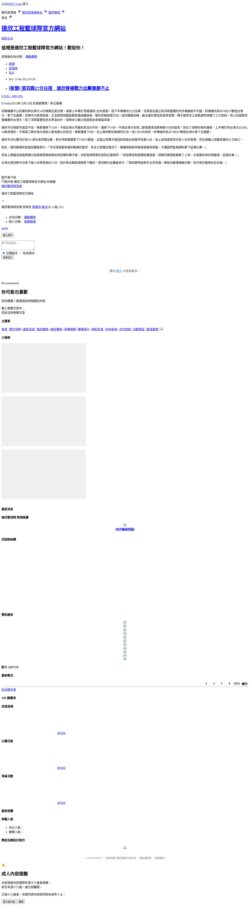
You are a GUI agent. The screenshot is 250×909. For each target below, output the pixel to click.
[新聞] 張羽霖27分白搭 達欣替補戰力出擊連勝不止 (59, 88)
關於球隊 (15, 329)
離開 (21, 901)
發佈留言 (7, 257)
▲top (4, 228)
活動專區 (139, 329)
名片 (12, 72)
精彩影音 (97, 329)
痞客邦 (36, 207)
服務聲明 (160, 858)
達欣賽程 (56, 329)
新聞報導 (30, 221)
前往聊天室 (8, 689)
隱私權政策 (146, 858)
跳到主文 (7, 38)
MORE (61, 733)
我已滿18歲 (9, 901)
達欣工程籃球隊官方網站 (33, 28)
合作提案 (125, 329)
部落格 (13, 68)
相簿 (12, 64)
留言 (45, 207)
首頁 (4, 329)
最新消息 (29, 329)
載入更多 (7, 235)
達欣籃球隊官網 (11, 186)
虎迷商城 (111, 329)
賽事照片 (84, 329)
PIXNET (98, 858)
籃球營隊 (152, 329)
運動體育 (31, 56)
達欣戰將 (42, 329)
